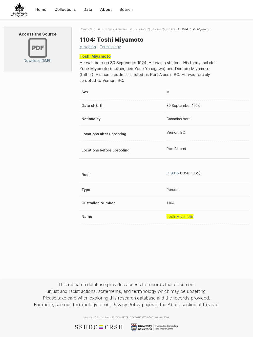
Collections (65, 9)
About (106, 9)
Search (126, 9)
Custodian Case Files (121, 29)
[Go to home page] (19, 9)
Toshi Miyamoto (95, 56)
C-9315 (173, 173)
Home (40, 9)
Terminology (110, 47)
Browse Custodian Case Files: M (158, 29)
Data (88, 9)
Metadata (88, 47)
